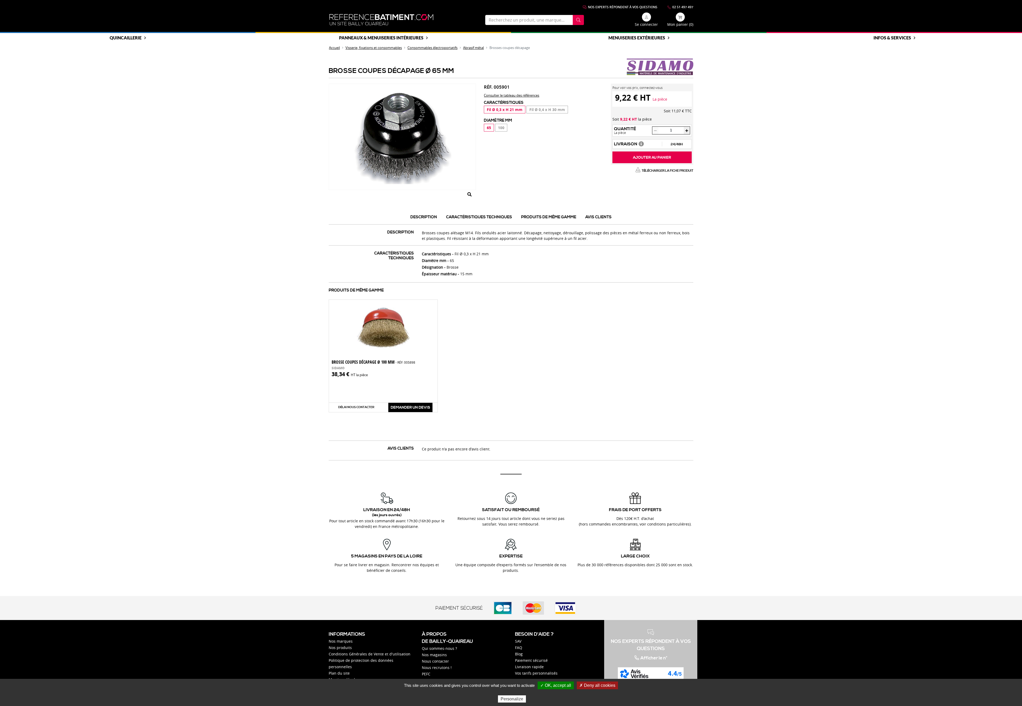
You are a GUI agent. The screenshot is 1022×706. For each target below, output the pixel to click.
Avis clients (598, 217)
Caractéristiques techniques (479, 217)
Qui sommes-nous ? (439, 648)
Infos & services (892, 37)
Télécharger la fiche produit (667, 171)
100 (501, 127)
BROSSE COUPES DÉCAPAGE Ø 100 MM (373, 362)
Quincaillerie (126, 37)
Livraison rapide (529, 666)
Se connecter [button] (646, 24)
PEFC (426, 673)
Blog (519, 653)
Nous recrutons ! (437, 667)
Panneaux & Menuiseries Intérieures (381, 37)
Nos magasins (434, 654)
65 (489, 127)
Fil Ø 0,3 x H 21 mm (504, 109)
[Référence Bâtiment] (381, 19)
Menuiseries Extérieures (636, 37)
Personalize (512, 699)
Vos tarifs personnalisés (536, 673)
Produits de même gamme (548, 217)
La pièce (660, 99)
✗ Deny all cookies (597, 685)
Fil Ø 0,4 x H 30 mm (547, 109)
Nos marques (341, 641)
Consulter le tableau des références (511, 95)
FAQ (518, 647)
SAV (518, 641)
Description (423, 217)
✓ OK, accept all (555, 685)
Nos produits (340, 647)
